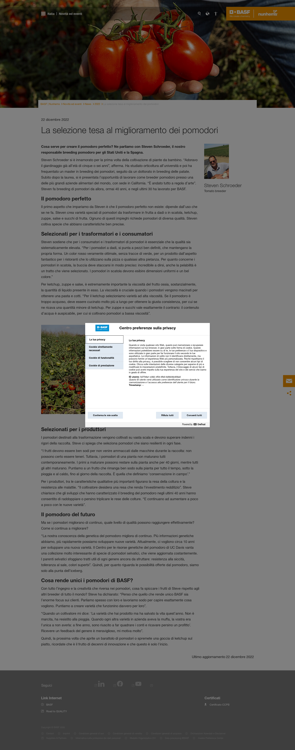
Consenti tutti (194, 415)
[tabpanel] (168, 364)
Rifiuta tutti (167, 415)
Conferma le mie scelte (105, 415)
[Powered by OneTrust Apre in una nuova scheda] (195, 425)
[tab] (104, 339)
